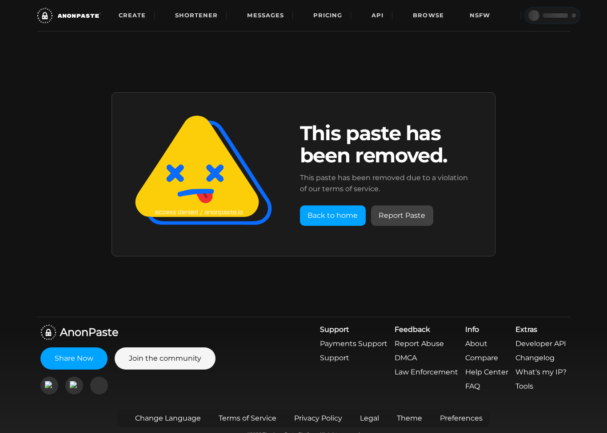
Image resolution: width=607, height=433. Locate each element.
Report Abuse (419, 343)
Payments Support (353, 343)
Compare (481, 358)
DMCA (406, 358)
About (476, 343)
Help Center (486, 372)
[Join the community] (49, 385)
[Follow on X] (99, 385)
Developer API (540, 343)
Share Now (74, 358)
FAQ (472, 386)
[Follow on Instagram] (74, 385)
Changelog (535, 358)
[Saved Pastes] (508, 15)
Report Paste (402, 215)
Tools (524, 386)
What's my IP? (541, 372)
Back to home (332, 215)
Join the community (165, 358)
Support (334, 358)
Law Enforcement (426, 372)
